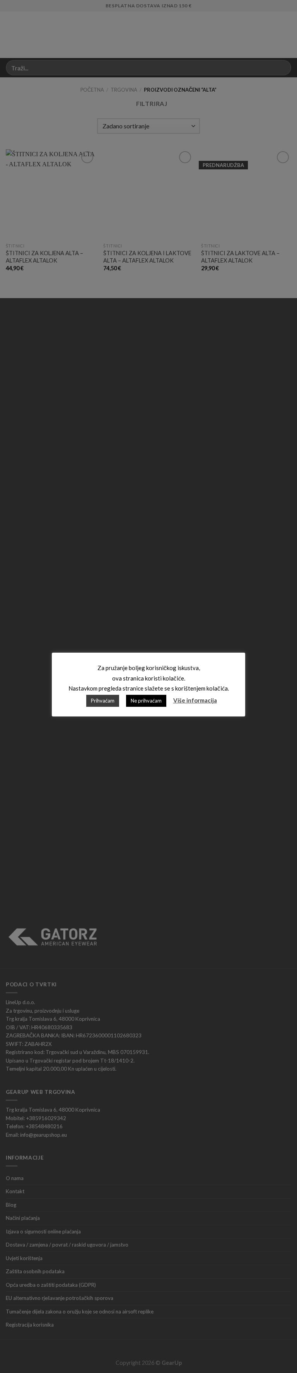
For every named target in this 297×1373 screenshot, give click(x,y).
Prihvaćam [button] (102, 701)
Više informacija (195, 700)
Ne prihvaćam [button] (146, 701)
